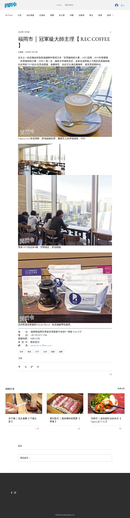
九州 (19, 15)
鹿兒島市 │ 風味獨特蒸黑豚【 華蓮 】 (65, 420)
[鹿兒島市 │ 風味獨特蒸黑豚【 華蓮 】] (65, 403)
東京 (91, 15)
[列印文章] (38, 367)
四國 (52, 15)
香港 (100, 15)
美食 (29, 352)
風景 (53, 352)
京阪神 (81, 15)
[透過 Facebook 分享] (19, 367)
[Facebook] (11, 492)
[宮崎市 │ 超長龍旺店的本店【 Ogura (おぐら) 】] (106, 403)
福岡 (61, 352)
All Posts (9, 15)
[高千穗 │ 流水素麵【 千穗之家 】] (23, 403)
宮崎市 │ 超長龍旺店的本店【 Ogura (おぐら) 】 (106, 420)
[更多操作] (110, 32)
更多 (109, 15)
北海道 (42, 15)
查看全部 (121, 388)
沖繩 (72, 15)
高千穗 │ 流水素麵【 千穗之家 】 (23, 420)
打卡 (37, 352)
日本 (21, 352)
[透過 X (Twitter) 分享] (25, 367)
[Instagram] (15, 492)
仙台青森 (30, 15)
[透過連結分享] (31, 367)
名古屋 (62, 15)
